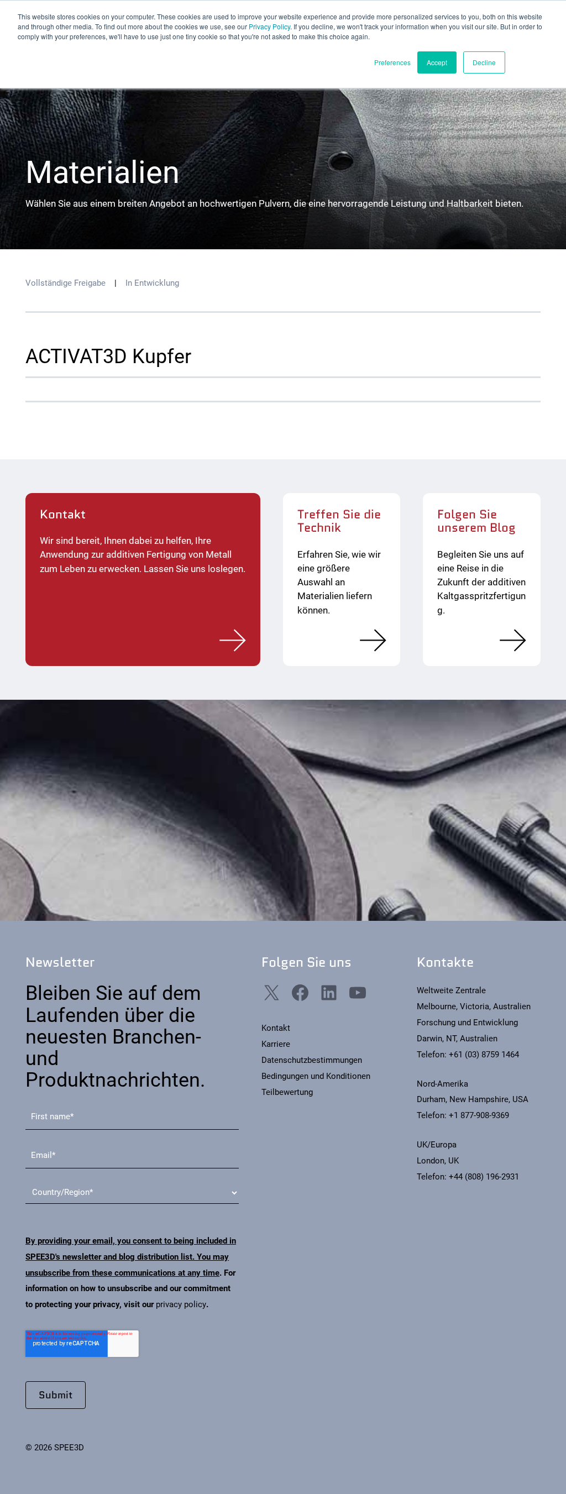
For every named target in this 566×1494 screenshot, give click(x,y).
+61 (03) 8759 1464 (484, 1055)
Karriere (275, 1044)
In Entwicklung (152, 283)
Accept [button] (437, 62)
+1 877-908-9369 (479, 1115)
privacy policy (181, 1304)
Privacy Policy (269, 26)
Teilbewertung (287, 1092)
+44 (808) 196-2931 (484, 1177)
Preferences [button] (392, 62)
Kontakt (275, 1028)
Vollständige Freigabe (65, 283)
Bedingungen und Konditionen (315, 1076)
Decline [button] (484, 62)
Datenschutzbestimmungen (311, 1060)
